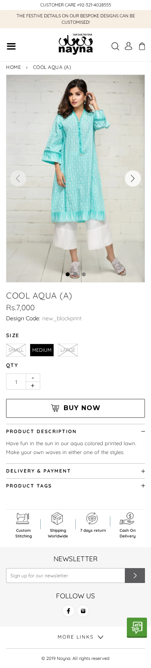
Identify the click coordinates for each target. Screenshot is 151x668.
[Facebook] (68, 614)
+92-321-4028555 (94, 5)
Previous (18, 178)
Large (67, 350)
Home (13, 67)
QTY (12, 365)
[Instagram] (83, 614)
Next (133, 178)
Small (15, 350)
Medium (42, 350)
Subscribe (135, 575)
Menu (11, 47)
